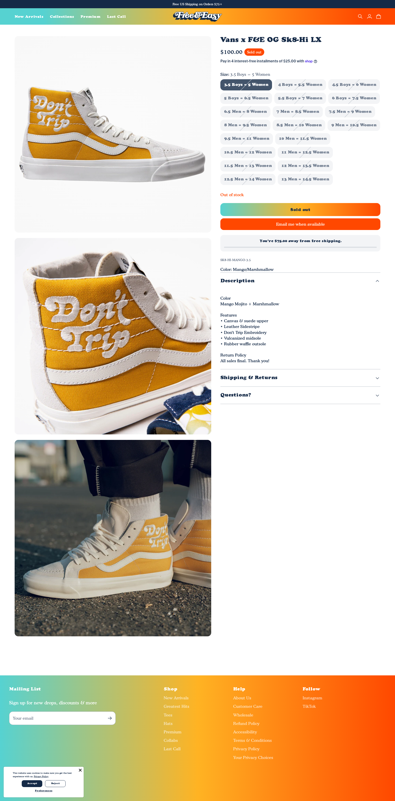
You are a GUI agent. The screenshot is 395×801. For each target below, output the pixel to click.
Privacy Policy (246, 748)
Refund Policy (246, 723)
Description (237, 281)
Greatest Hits (176, 706)
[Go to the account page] (369, 16)
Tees (168, 715)
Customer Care (247, 706)
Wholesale (243, 715)
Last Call (172, 748)
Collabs (171, 740)
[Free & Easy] (197, 16)
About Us (242, 697)
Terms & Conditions (252, 740)
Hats (168, 723)
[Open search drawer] (360, 16)
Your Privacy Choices (253, 757)
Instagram (312, 697)
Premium (172, 732)
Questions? (235, 395)
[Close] (80, 770)
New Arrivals (176, 697)
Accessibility (245, 732)
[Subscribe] (110, 718)
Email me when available (300, 224)
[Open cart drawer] (378, 16)
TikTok (309, 706)
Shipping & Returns (249, 378)
